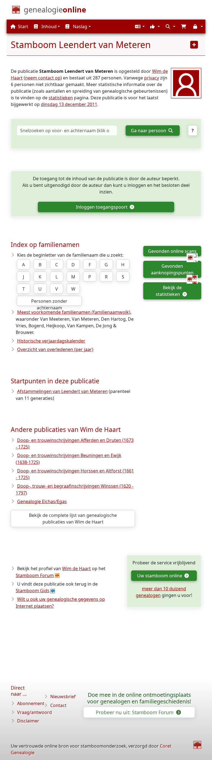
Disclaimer (28, 721)
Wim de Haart (76, 568)
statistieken (61, 98)
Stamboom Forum (35, 575)
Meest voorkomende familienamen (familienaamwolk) (73, 312)
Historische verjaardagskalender (51, 341)
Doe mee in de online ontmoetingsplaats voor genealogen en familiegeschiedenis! (139, 698)
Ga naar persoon (149, 130)
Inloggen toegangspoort (102, 207)
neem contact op (42, 78)
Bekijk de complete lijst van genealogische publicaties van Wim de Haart (73, 518)
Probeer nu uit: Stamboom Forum (135, 712)
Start (22, 26)
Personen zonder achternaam (49, 302)
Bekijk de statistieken (169, 291)
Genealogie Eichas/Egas (42, 501)
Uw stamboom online (160, 576)
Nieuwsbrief (63, 696)
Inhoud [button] (48, 26)
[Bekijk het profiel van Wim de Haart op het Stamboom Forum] (186, 82)
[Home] (197, 745)
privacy (151, 78)
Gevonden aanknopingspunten (172, 269)
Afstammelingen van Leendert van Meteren (62, 391)
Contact (58, 705)
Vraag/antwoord (34, 712)
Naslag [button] (79, 26)
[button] (139, 26)
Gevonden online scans (172, 251)
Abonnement (30, 703)
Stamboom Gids (32, 591)
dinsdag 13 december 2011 (69, 104)
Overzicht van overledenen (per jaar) (55, 349)
